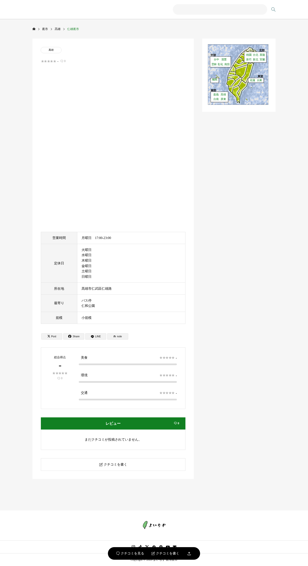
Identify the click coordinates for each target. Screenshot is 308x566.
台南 (216, 98)
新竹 (249, 59)
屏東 (223, 98)
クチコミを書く (165, 553)
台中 (216, 59)
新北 (255, 59)
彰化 (220, 64)
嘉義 (216, 94)
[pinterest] (161, 547)
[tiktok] (140, 547)
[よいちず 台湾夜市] (154, 525)
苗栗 (224, 59)
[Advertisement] (113, 114)
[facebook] (154, 547)
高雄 (51, 49)
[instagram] (133, 547)
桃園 (249, 54)
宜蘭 (262, 59)
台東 (259, 80)
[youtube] (168, 547)
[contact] (174, 547)
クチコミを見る (130, 553)
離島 (215, 79)
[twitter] (147, 547)
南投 (227, 64)
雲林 (214, 64)
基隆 (262, 54)
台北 (255, 54)
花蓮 (252, 80)
